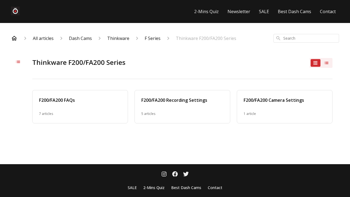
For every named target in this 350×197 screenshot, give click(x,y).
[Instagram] (164, 174)
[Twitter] (186, 174)
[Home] (14, 38)
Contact (328, 11)
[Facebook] (175, 174)
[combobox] (306, 38)
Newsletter (239, 11)
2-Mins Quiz (206, 11)
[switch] (321, 63)
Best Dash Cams (294, 11)
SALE (264, 11)
